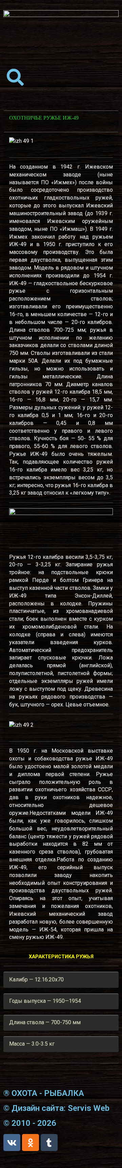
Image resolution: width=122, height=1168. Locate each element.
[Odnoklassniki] (30, 1142)
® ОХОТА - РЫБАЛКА (43, 1093)
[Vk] (11, 1142)
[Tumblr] (49, 1142)
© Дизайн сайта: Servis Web (56, 1108)
